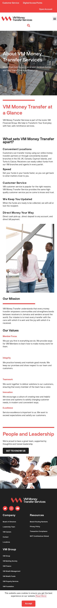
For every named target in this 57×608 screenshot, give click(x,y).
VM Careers (7, 532)
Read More (41, 596)
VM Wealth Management (11, 571)
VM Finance (7, 566)
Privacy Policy (35, 526)
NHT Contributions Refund (39, 536)
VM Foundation (8, 586)
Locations (6, 542)
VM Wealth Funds (9, 576)
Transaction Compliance (38, 531)
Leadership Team (9, 527)
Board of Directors (9, 522)
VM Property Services (10, 581)
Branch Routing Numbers (39, 522)
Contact (5, 537)
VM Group (6, 556)
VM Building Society (10, 561)
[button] (54, 18)
